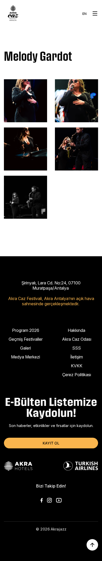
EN (84, 14)
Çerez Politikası (76, 374)
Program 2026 (25, 330)
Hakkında (76, 330)
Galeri (25, 348)
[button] (95, 13)
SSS (76, 348)
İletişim (76, 356)
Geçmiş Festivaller (26, 339)
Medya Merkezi (25, 356)
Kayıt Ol (51, 443)
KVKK (76, 365)
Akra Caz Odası (76, 339)
